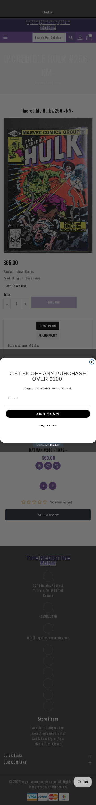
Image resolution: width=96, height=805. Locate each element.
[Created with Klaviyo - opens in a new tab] (48, 445)
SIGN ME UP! (48, 413)
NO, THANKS (48, 425)
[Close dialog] (92, 362)
